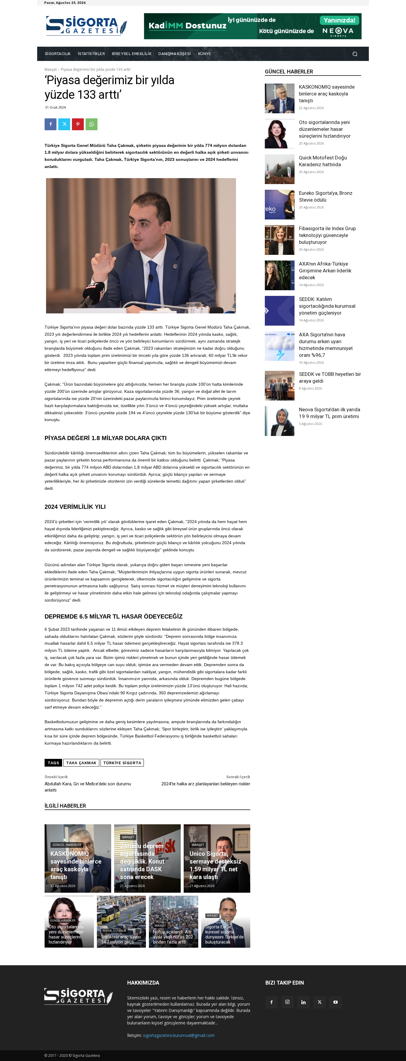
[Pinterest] (78, 124)
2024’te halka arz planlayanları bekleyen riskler (205, 784)
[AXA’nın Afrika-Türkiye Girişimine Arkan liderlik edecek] (280, 275)
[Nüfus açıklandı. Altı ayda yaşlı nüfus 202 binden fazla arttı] (173, 922)
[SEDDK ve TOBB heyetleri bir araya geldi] (280, 386)
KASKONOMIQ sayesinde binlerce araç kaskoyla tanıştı (327, 93)
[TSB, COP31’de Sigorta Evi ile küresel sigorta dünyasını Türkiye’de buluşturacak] (226, 922)
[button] (355, 54)
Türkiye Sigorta (122, 763)
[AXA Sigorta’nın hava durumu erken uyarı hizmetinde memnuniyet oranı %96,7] (280, 346)
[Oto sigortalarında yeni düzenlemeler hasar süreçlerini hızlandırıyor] (280, 134)
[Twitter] (64, 124)
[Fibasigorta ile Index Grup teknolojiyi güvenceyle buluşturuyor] (280, 240)
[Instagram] (287, 1002)
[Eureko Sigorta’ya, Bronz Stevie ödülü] (280, 204)
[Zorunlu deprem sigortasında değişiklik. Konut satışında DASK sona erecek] (147, 858)
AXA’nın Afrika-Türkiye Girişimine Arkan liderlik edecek (325, 270)
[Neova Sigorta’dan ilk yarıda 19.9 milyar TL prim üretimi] (280, 421)
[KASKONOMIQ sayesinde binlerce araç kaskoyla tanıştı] (280, 98)
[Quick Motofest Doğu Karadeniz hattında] (280, 169)
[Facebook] (50, 124)
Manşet (51, 69)
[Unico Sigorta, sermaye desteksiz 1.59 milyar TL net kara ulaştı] (217, 858)
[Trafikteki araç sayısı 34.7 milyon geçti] (121, 922)
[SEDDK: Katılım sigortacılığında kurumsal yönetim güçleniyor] (280, 311)
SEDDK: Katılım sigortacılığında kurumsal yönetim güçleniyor (327, 306)
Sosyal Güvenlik (114, 930)
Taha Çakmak (81, 763)
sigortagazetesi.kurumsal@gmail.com (179, 1035)
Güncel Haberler (67, 845)
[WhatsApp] (91, 124)
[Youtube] (336, 1002)
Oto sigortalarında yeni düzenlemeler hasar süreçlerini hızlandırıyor (325, 129)
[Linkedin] (303, 1002)
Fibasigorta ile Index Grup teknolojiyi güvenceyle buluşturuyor (327, 235)
